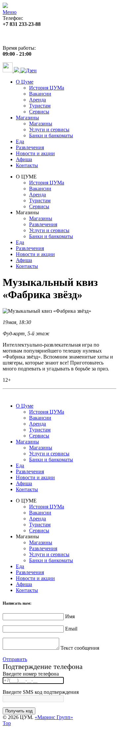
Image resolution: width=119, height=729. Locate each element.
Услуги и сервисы (49, 129)
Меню (10, 12)
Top (7, 723)
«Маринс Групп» (54, 717)
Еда (20, 141)
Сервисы (39, 111)
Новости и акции (35, 153)
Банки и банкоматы (51, 135)
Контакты (27, 165)
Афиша (24, 159)
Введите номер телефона (31, 674)
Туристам (40, 105)
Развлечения (30, 147)
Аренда (37, 99)
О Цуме (24, 82)
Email (71, 628)
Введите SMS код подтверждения (41, 692)
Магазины (27, 117)
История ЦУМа (46, 88)
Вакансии (40, 94)
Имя (70, 616)
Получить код (19, 710)
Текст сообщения (79, 648)
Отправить (15, 659)
